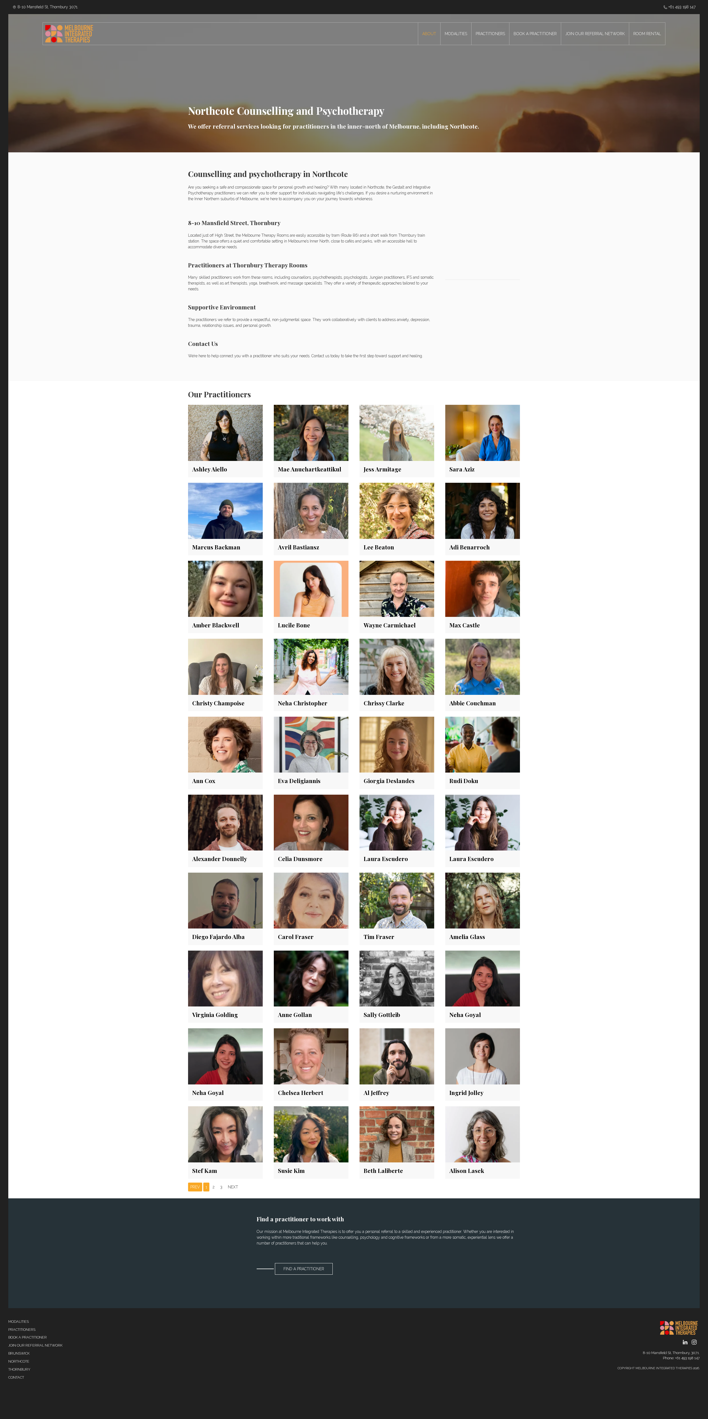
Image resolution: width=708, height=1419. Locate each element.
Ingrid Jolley (466, 1092)
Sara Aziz (462, 469)
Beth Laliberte (383, 1170)
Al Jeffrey (376, 1092)
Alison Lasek (466, 1170)
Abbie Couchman (472, 703)
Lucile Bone (294, 625)
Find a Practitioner (303, 1269)
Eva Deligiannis (299, 780)
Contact (16, 1377)
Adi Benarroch (469, 547)
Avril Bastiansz (298, 547)
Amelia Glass (467, 936)
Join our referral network (35, 1345)
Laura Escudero (386, 858)
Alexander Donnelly (219, 858)
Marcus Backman (216, 547)
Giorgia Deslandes (389, 780)
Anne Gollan (295, 1014)
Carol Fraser (296, 936)
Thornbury (19, 1369)
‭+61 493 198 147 (681, 7)
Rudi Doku (463, 780)
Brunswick (19, 1353)
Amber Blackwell (215, 625)
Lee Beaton (379, 547)
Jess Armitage (382, 469)
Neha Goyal (465, 1014)
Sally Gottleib (382, 1014)
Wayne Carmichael (390, 625)
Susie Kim (291, 1170)
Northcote (18, 1361)
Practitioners (21, 1329)
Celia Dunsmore (300, 858)
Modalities (18, 1321)
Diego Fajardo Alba (218, 936)
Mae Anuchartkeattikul (309, 469)
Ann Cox (203, 780)
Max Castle (464, 625)
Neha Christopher (302, 703)
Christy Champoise (218, 703)
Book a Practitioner (27, 1337)
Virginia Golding (215, 1014)
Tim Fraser (379, 936)
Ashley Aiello (209, 469)
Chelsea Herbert (300, 1092)
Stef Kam (204, 1170)
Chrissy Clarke (384, 703)
